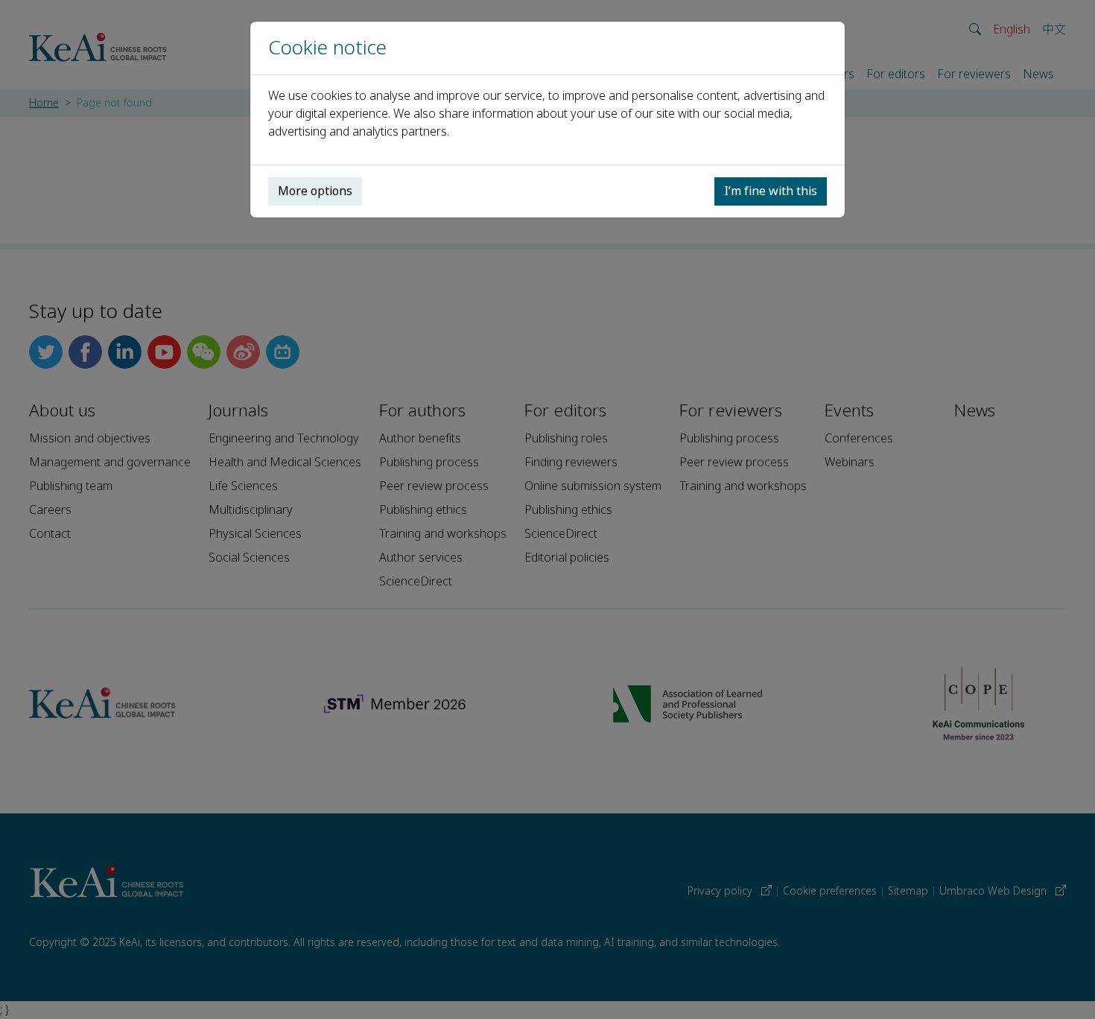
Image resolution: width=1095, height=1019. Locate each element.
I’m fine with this (770, 191)
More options (315, 191)
